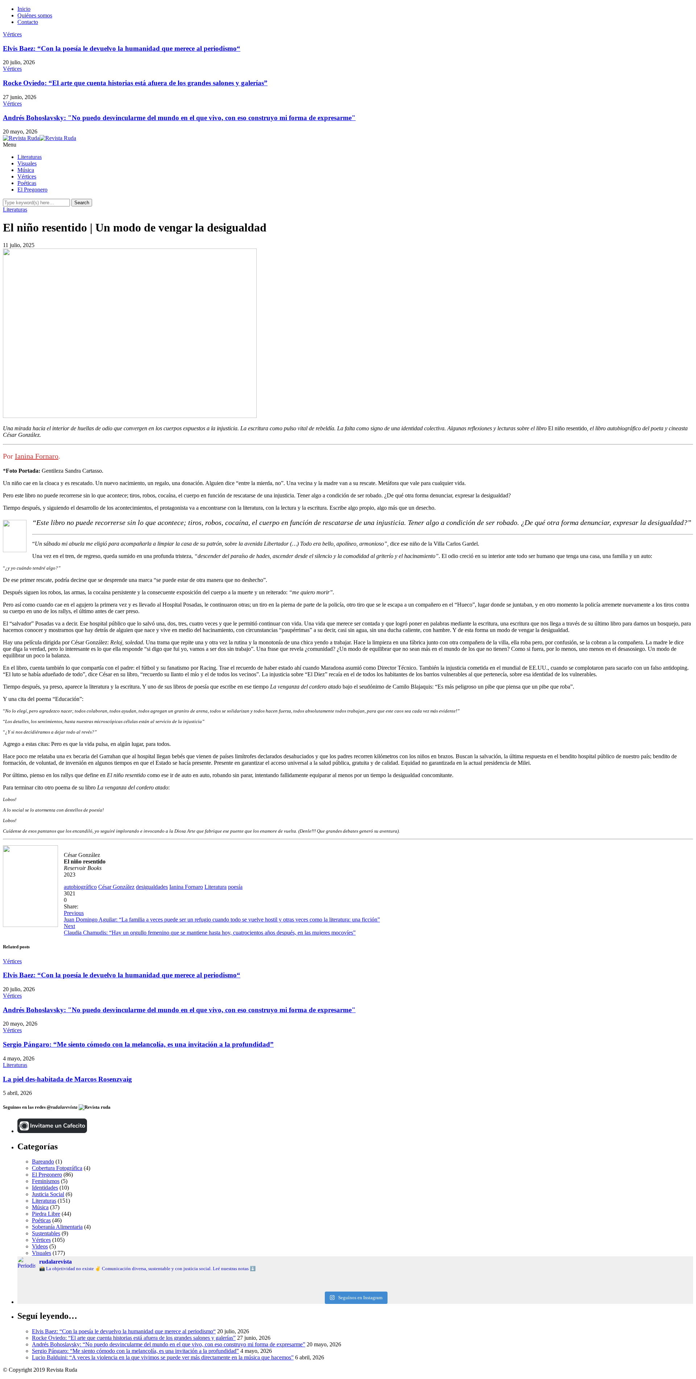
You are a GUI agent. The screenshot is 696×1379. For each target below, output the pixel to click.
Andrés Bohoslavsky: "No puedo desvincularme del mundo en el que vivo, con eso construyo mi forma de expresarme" (179, 118)
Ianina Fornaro (36, 456)
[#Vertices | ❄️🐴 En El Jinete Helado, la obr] (355, 1281)
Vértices (12, 34)
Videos (40, 1246)
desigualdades (152, 887)
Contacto (27, 22)
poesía (235, 887)
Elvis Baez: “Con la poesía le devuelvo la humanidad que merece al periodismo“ (121, 48)
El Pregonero (32, 189)
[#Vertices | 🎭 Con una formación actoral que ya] (355, 1287)
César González (116, 887)
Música (25, 170)
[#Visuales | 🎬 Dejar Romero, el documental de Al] (580, 1287)
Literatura (215, 887)
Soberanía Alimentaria (57, 1227)
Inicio (23, 9)
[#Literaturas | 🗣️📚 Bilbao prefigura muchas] (130, 1281)
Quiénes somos (34, 15)
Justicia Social (48, 1194)
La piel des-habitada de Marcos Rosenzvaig (67, 1079)
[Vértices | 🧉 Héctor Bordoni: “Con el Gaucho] (580, 1281)
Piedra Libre (46, 1214)
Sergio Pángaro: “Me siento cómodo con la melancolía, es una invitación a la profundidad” (138, 1044)
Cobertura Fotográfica (57, 1168)
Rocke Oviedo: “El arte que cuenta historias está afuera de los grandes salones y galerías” (135, 83)
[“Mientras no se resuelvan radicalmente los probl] (130, 1287)
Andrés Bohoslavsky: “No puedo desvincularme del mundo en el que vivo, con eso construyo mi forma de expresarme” (168, 1344)
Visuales (27, 163)
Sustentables (46, 1233)
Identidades (45, 1188)
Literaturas (29, 157)
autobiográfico (80, 887)
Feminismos (45, 1181)
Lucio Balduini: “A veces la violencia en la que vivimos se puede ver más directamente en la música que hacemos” (163, 1357)
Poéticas (26, 183)
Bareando (43, 1161)
